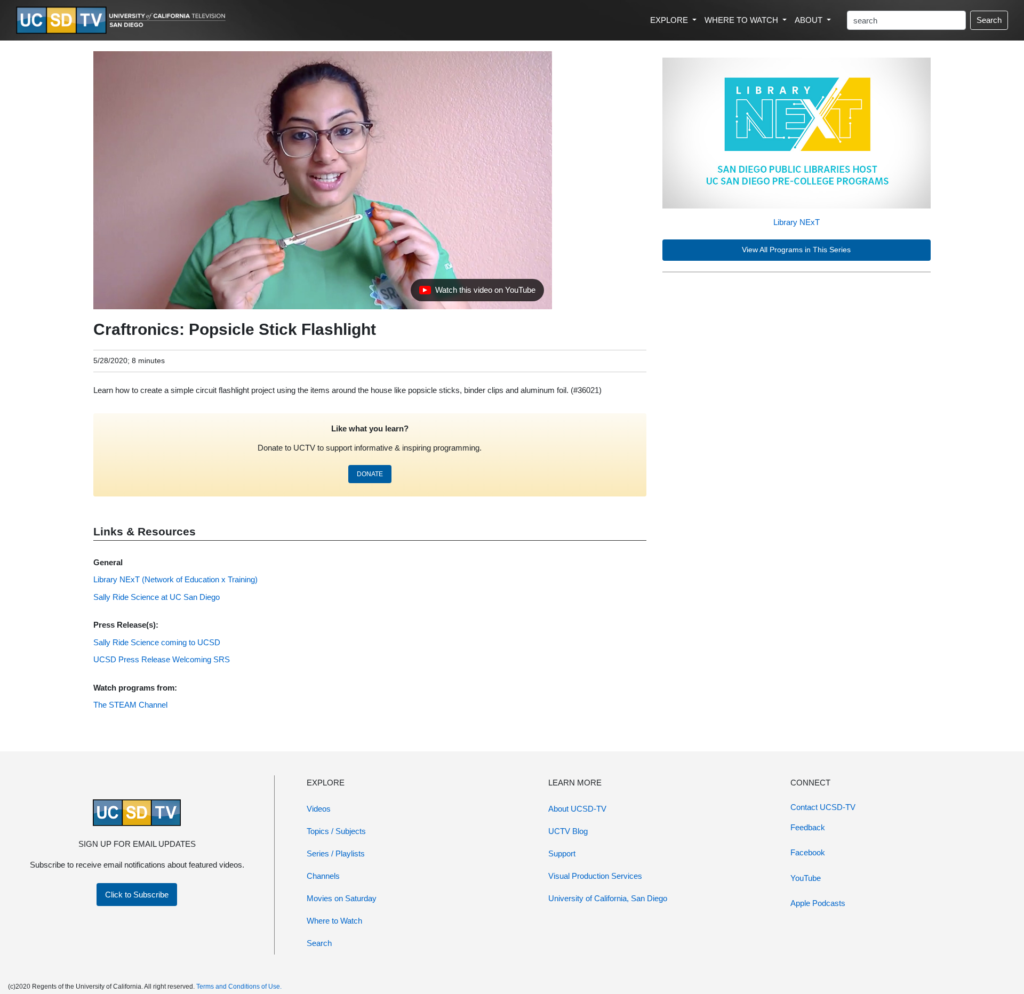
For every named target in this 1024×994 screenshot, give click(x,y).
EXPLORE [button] (670, 20)
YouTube (805, 878)
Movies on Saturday (342, 898)
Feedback (807, 827)
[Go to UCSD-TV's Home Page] (122, 20)
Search (989, 20)
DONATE (370, 474)
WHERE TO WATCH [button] (742, 20)
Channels (323, 875)
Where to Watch (334, 920)
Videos (319, 808)
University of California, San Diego (607, 898)
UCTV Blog (568, 831)
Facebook (807, 852)
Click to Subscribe (137, 894)
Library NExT (796, 222)
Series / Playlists (336, 853)
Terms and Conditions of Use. (239, 986)
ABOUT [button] (810, 20)
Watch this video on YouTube (477, 292)
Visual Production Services (595, 875)
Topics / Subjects (336, 831)
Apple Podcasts (817, 903)
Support (561, 853)
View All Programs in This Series (796, 250)
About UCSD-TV (577, 808)
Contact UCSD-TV (822, 807)
